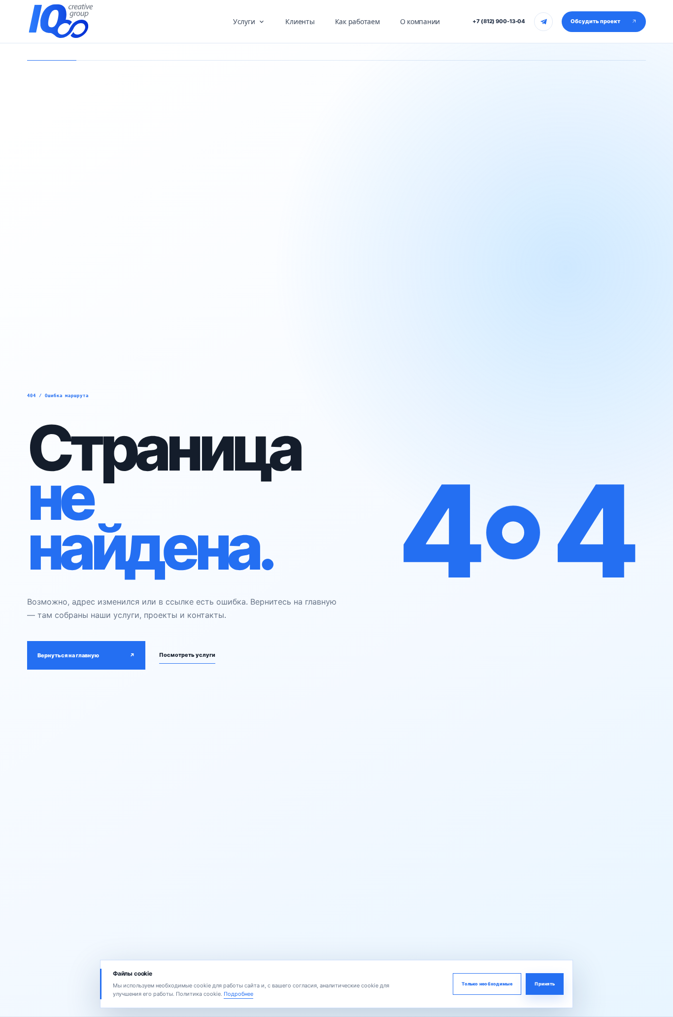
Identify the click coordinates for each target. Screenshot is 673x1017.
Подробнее (238, 993)
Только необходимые (487, 983)
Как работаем (357, 21)
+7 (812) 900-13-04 (498, 21)
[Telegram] (543, 21)
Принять (545, 983)
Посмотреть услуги (187, 654)
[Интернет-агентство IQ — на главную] (60, 20)
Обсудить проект (595, 21)
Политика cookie (198, 993)
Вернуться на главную (86, 655)
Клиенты (299, 21)
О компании (420, 21)
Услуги (244, 21)
